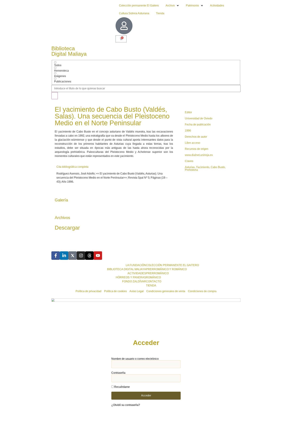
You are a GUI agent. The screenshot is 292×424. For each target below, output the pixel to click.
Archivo (170, 5)
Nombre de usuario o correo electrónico (135, 358)
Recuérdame (122, 387)
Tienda (160, 13)
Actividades (217, 5)
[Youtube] (98, 255)
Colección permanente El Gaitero (139, 5)
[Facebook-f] (55, 255)
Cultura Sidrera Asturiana (134, 13)
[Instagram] (81, 255)
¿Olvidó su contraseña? (125, 405)
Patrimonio (192, 5)
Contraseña (118, 373)
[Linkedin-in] (64, 255)
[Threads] (89, 255)
